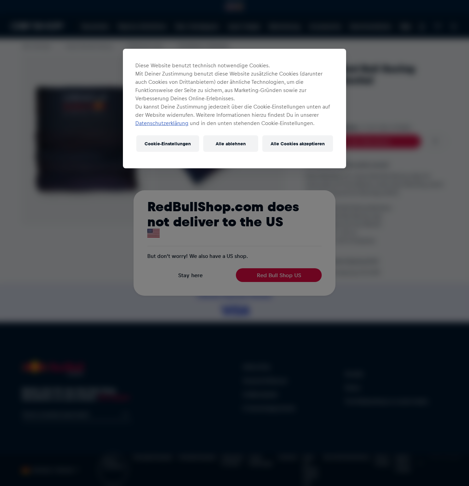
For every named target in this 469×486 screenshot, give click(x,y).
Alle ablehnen (231, 143)
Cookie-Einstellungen (168, 143)
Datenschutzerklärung (161, 123)
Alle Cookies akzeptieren (298, 143)
